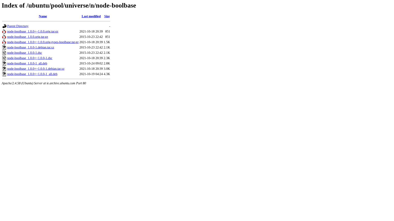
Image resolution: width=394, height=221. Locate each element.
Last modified (91, 16)
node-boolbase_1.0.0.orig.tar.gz (27, 36)
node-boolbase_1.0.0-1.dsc (24, 52)
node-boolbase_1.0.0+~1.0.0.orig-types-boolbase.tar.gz (43, 42)
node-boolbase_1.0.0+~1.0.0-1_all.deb (32, 74)
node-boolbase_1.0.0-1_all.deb (27, 63)
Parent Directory (18, 26)
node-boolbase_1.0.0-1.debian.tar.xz (30, 47)
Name (43, 16)
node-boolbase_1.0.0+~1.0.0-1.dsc (29, 58)
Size (107, 16)
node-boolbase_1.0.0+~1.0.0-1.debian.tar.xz (35, 68)
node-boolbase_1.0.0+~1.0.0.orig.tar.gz (32, 31)
